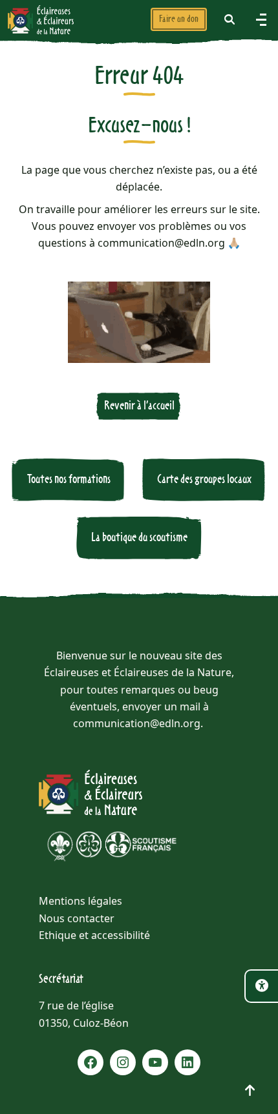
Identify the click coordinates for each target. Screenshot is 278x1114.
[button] (229, 19)
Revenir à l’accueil (139, 406)
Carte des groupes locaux (204, 479)
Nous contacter (76, 918)
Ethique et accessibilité (94, 935)
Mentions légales (80, 901)
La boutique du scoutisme (139, 538)
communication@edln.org (136, 723)
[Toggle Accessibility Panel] (261, 986)
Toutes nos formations (69, 479)
